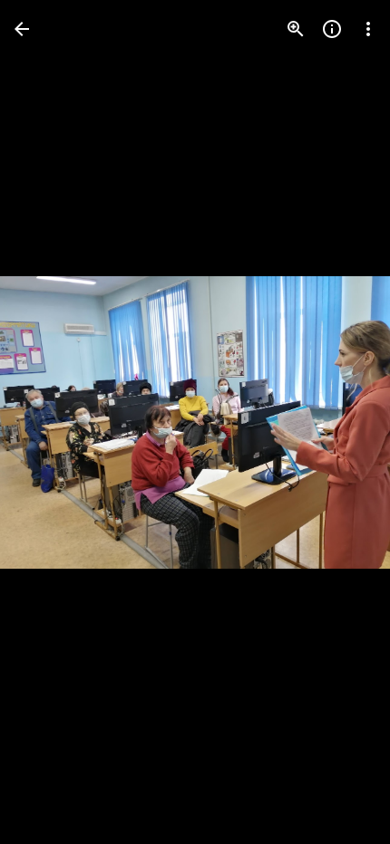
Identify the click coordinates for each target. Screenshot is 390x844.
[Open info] (332, 29)
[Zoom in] (296, 29)
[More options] (368, 29)
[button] (50, 422)
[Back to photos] (22, 29)
